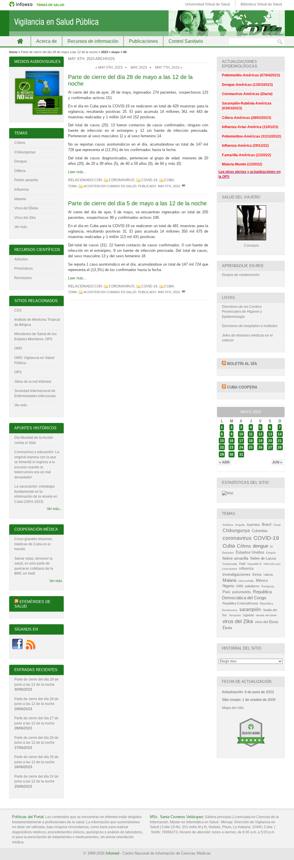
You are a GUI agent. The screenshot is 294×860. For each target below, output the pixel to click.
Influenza (21, 190)
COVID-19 (149, 180)
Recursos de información (92, 41)
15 (222, 440)
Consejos (251, 245)
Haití (242, 563)
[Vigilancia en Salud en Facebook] (17, 649)
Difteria (20, 171)
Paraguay (267, 586)
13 (270, 434)
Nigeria (228, 586)
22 (222, 447)
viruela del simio (266, 615)
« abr (224, 462)
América (228, 524)
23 (231, 447)
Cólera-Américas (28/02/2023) (246, 118)
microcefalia (246, 580)
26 (260, 447)
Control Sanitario (186, 41)
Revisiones (23, 278)
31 (241, 455)
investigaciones (236, 574)
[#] (183, 186)
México (262, 581)
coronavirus (121, 180)
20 (270, 440)
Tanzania (235, 615)
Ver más (20, 227)
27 (270, 447)
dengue (260, 546)
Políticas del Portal (28, 817)
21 (280, 440)
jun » (277, 462)
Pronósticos (23, 268)
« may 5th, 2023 (109, 67)
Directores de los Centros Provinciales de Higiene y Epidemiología (242, 312)
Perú (226, 592)
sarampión (250, 609)
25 (251, 447)
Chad (277, 524)
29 (222, 455)
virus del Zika (238, 621)
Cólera (19, 143)
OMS (18, 348)
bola (34, 208)
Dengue (20, 161)
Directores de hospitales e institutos (249, 326)
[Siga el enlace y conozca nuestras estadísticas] (227, 493)
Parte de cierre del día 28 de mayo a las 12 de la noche (59, 52)
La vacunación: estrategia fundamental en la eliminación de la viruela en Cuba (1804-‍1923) (35, 494)
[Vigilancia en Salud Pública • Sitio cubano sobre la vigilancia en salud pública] (147, 23)
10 (241, 434)
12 (260, 434)
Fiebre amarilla (26, 180)
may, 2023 (139, 67)
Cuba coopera (242, 387)
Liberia (268, 574)
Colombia (259, 531)
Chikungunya (24, 152)
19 (260, 440)
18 (251, 440)
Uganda (248, 615)
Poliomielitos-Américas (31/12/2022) (251, 136)
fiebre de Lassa (263, 558)
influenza (246, 569)
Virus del (21, 208)
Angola (240, 524)
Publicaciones (143, 41)
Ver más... (54, 509)
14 (280, 434)
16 (231, 440)
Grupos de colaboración (241, 275)
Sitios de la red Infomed (32, 382)
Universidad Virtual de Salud (207, 4)
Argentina (253, 524)
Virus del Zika (25, 218)
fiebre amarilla (235, 558)
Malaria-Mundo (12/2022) (242, 164)
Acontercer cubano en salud (110, 186)
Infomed (112, 853)
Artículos (21, 259)
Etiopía (271, 552)
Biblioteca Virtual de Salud (261, 4)
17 (241, 440)
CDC (18, 310)
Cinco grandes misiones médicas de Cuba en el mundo (33, 544)
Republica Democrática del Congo (247, 595)
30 (231, 455)
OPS (18, 372)
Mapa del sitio (233, 708)
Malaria (20, 199)
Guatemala (230, 563)
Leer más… (77, 172)
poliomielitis (241, 592)
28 (280, 447)
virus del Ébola (266, 622)
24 (241, 447)
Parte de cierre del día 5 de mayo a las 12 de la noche (137, 203)
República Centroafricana (240, 603)
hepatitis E (254, 563)
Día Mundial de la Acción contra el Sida (33, 440)
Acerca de (46, 41)
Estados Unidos (250, 552)
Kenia (257, 575)
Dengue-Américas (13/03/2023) (247, 85)
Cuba (169, 180)
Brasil (266, 524)
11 (251, 434)
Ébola (227, 628)
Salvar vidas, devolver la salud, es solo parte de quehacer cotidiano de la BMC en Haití (33, 566)
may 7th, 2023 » (168, 67)
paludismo (252, 586)
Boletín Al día (242, 364)
